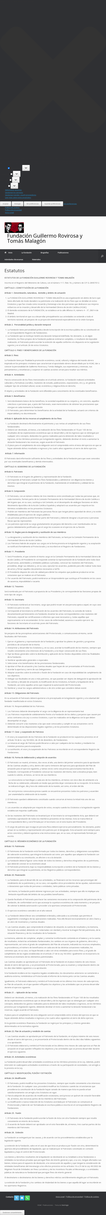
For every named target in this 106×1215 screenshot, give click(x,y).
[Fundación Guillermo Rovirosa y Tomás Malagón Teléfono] (27, 1197)
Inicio (10, 252)
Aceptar (6, 204)
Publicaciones (63, 252)
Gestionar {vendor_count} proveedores (20, 195)
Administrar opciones (13, 190)
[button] (53, 80)
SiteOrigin (65, 1205)
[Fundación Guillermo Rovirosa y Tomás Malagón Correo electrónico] (22, 1197)
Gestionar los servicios (14, 192)
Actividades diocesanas (14, 259)
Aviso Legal (9, 212)
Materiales (36, 259)
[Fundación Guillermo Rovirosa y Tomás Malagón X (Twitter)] (16, 1197)
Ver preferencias (32, 204)
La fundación (26, 252)
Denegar (17, 204)
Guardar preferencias (52, 204)
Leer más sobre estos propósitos (18, 197)
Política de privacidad (13, 210)
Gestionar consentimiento (12, 1212)
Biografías (45, 252)
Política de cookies (12, 207)
